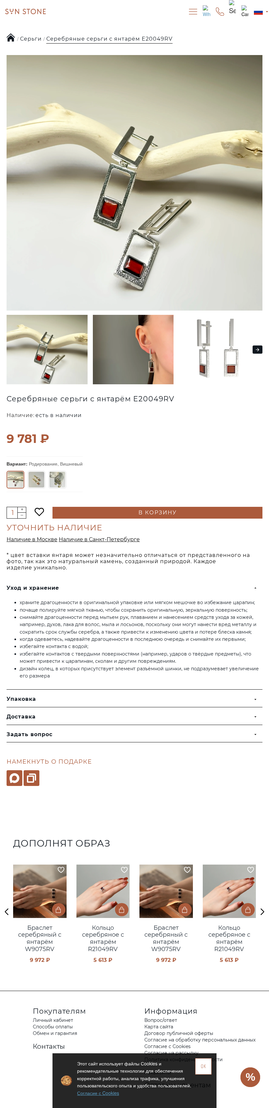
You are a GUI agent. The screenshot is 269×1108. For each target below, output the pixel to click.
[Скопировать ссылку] (31, 778)
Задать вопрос (29, 734)
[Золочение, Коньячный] (36, 479)
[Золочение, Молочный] (57, 479)
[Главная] (11, 38)
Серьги (31, 39)
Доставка (21, 717)
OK (203, 1066)
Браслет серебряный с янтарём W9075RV (39, 939)
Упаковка (21, 699)
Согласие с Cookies (98, 1093)
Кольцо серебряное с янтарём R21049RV (103, 939)
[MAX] (14, 778)
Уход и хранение (33, 588)
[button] (9, 349)
